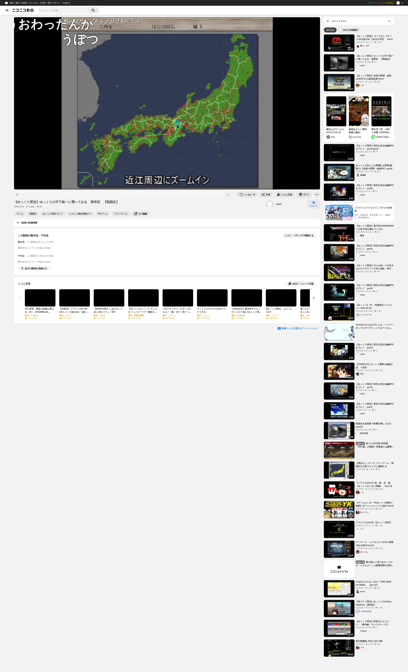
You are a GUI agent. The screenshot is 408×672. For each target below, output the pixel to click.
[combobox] (63, 10)
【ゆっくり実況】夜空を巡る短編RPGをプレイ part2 (375, 385)
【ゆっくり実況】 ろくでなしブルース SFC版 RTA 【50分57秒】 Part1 (374, 38)
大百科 (43, 3)
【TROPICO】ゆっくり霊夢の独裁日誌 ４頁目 (374, 366)
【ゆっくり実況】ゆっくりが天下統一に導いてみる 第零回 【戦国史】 (375, 57)
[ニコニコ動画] (23, 10)
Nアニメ (56, 3)
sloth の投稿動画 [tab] (350, 30)
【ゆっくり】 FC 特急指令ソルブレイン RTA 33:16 (374, 306)
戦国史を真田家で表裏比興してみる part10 (375, 425)
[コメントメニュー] (389, 21)
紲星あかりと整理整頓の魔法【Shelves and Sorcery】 (358, 131)
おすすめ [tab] (330, 30)
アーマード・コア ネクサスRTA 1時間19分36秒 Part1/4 (374, 544)
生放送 (24, 3)
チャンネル (33, 3)
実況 (49, 3)
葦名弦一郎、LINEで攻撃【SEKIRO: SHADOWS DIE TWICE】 (381, 131)
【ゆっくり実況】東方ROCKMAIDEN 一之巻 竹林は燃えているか (374, 227)
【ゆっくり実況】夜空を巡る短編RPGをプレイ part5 (375, 247)
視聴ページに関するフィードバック (299, 328)
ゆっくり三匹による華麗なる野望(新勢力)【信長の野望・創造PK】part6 (374, 167)
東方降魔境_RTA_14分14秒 (369, 641)
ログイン (372, 3)
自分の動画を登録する (36, 268)
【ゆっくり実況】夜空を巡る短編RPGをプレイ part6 (375, 187)
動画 (12, 3)
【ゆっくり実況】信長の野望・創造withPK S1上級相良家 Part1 (373, 77)
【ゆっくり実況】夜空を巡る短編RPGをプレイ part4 (375, 287)
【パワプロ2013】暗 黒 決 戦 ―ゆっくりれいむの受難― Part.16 (374, 484)
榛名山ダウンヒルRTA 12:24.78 (335, 131)
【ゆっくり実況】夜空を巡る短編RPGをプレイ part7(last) (375, 147)
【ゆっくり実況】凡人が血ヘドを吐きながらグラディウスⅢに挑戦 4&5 (375, 267)
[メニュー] (317, 194)
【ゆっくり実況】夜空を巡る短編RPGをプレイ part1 (375, 405)
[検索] (94, 10)
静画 (17, 3)
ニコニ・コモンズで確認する (299, 235)
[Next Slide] (313, 297)
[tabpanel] (359, 345)
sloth (279, 204)
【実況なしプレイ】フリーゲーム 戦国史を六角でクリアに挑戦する (375, 465)
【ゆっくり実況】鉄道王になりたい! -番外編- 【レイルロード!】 (372, 623)
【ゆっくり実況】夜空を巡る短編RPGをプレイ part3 (375, 346)
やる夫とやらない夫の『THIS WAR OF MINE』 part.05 (373, 583)
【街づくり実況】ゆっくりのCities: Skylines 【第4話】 (374, 603)
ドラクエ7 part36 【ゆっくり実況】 (374, 522)
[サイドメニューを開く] (7, 10)
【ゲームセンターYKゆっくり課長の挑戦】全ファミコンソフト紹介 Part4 (374, 504)
